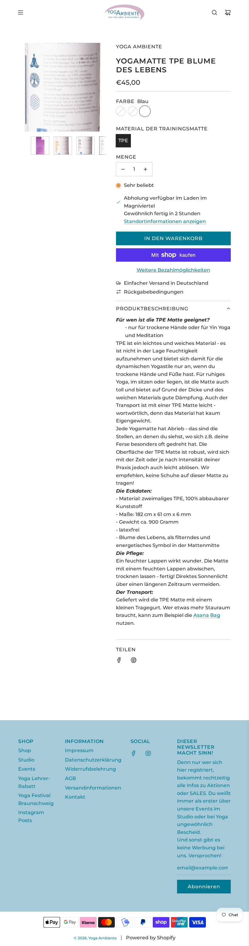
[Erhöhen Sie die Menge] (145, 169)
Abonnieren (204, 886)
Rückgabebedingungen (153, 292)
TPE (123, 140)
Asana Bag (206, 615)
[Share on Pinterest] (133, 661)
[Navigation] (20, 12)
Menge (126, 157)
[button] (26, 87)
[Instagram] (148, 753)
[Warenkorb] (227, 12)
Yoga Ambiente (139, 47)
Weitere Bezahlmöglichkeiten (173, 270)
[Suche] (214, 12)
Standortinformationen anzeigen (165, 221)
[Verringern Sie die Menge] (123, 169)
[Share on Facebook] (119, 661)
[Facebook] (133, 753)
